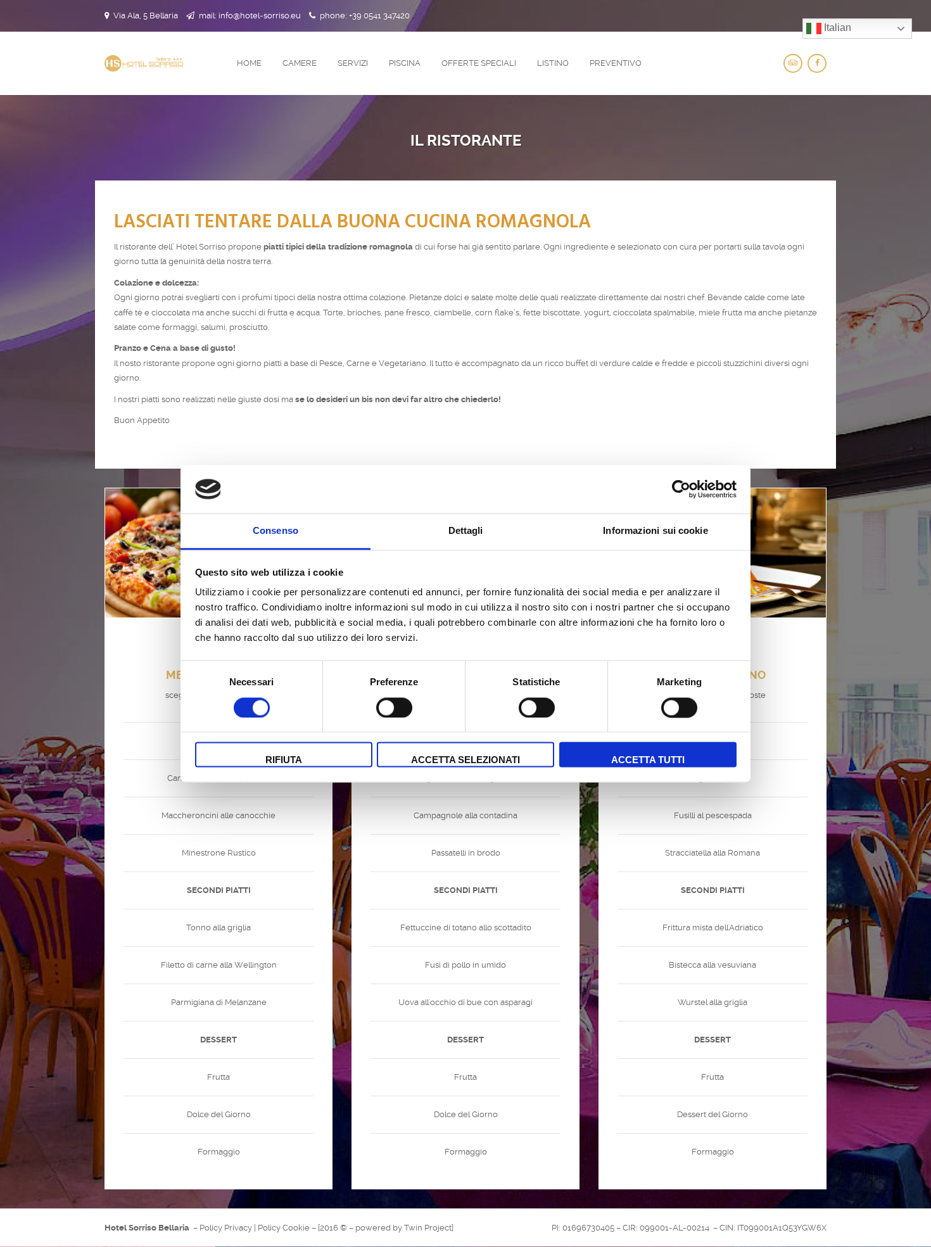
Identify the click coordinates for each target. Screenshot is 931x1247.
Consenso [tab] (275, 531)
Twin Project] (428, 1227)
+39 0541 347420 (379, 15)
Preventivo (616, 63)
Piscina (405, 63)
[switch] (380, 707)
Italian (836, 27)
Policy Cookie (284, 1227)
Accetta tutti (648, 760)
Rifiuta (283, 760)
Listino (553, 63)
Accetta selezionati (465, 760)
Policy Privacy (226, 1227)
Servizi (353, 63)
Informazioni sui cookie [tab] (655, 531)
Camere (299, 63)
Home (249, 63)
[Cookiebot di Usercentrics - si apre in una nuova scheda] (681, 488)
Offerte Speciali (478, 63)
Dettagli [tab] (465, 531)
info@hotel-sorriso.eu (259, 15)
